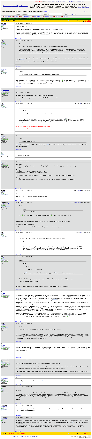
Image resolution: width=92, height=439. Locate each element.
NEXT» (89, 21)
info (6, 16)
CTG (37, 16)
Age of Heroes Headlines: (8, 11)
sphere (79, 190)
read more (46, 11)
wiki (56, 16)
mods (26, 16)
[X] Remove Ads (87, 11)
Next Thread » (21, 433)
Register (73, 14)
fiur (80, 103)
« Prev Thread (10, 433)
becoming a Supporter (83, 7)
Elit (80, 232)
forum (8, 16)
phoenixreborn (78, 202)
